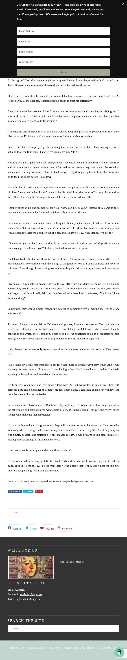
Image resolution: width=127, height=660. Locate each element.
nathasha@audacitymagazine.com (74, 481)
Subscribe (36, 647)
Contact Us (108, 647)
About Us (17, 647)
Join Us (54, 647)
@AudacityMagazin (28, 599)
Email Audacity (16, 589)
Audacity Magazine (31, 594)
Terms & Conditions (80, 647)
